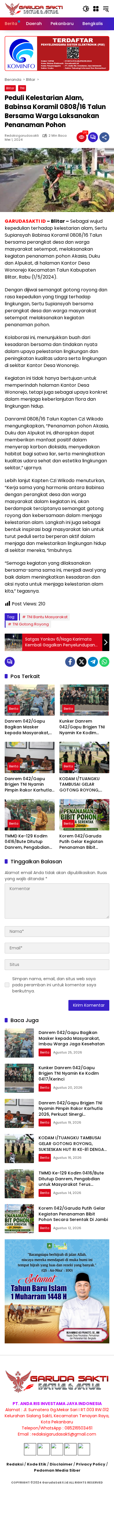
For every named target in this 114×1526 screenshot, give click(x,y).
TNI (22, 88)
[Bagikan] (104, 137)
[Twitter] (82, 662)
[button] (85, 8)
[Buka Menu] (95, 8)
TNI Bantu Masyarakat (47, 617)
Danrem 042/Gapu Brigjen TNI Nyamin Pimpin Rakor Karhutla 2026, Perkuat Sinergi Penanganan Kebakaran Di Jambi (28, 784)
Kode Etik (36, 1464)
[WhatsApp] (104, 662)
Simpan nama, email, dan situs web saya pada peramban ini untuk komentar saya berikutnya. (54, 985)
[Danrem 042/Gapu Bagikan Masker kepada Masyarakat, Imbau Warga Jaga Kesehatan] (30, 700)
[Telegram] (93, 662)
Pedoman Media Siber (57, 1470)
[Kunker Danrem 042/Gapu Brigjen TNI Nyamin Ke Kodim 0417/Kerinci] (84, 700)
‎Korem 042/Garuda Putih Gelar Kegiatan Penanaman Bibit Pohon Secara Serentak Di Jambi (84, 842)
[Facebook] (70, 662)
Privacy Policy (90, 1464)
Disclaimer (61, 1464)
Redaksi (14, 1464)
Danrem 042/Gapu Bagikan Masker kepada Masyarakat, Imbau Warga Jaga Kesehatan (27, 727)
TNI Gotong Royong (31, 624)
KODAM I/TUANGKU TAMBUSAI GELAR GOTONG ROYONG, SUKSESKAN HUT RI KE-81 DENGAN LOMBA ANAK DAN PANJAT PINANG (84, 784)
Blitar (10, 88)
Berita (13, 708)
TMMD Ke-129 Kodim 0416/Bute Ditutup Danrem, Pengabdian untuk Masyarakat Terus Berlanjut (27, 842)
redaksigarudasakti (22, 135)
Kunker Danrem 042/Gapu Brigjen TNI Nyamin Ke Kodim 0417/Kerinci (82, 727)
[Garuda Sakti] (34, 8)
